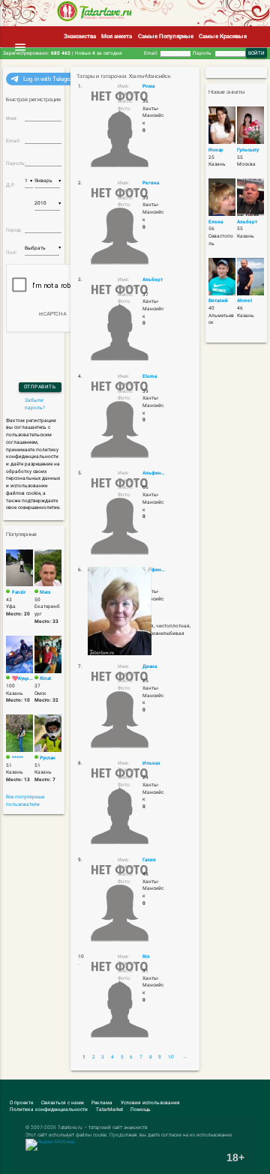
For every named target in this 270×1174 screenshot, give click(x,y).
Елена (215, 222)
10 (171, 1057)
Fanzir (19, 592)
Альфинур (154, 473)
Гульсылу (248, 150)
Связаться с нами (62, 1103)
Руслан (48, 758)
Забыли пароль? (35, 404)
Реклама (102, 1103)
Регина (150, 183)
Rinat (45, 678)
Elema (149, 376)
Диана (149, 666)
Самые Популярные (166, 36)
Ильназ (151, 763)
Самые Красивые (223, 36)
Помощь (140, 1110)
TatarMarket (109, 1110)
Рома (148, 86)
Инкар (216, 150)
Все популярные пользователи (25, 800)
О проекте (21, 1103)
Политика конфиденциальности (49, 1110)
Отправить (40, 387)
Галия (149, 860)
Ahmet (244, 301)
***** (17, 758)
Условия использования (150, 1103)
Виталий (218, 301)
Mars (45, 592)
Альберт (152, 280)
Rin (146, 957)
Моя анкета (116, 36)
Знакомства (80, 36)
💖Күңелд (22, 678)
